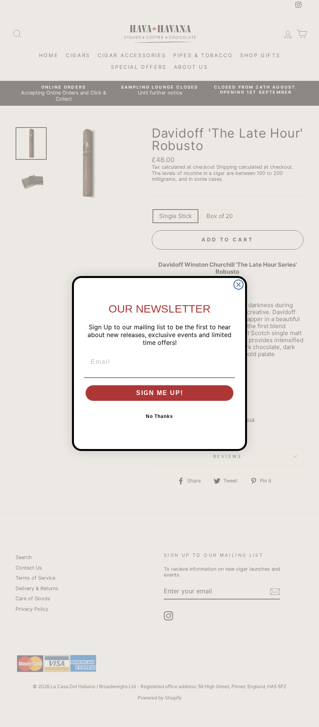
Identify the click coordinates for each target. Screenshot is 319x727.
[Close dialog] (238, 284)
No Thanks (159, 416)
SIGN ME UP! (159, 393)
